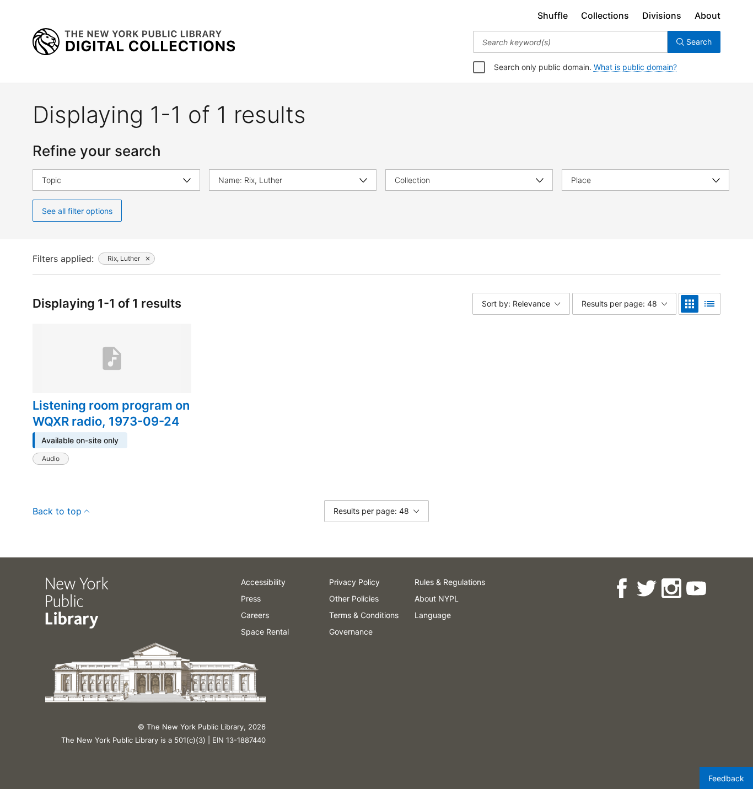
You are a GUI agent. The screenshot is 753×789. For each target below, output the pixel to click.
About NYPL (437, 598)
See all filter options (77, 211)
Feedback (726, 778)
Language (433, 615)
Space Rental (265, 631)
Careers (255, 615)
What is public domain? (635, 67)
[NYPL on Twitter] (646, 588)
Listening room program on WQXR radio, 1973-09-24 (111, 413)
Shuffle (552, 15)
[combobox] (570, 42)
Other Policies (354, 598)
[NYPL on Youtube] (695, 588)
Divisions (661, 15)
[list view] (709, 304)
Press (251, 598)
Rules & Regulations (450, 582)
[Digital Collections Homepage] (134, 42)
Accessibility (263, 582)
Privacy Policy (354, 582)
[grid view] (689, 304)
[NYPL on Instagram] (670, 588)
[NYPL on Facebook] (621, 588)
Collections (605, 15)
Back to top (57, 511)
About (707, 15)
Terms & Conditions (364, 615)
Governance (351, 631)
